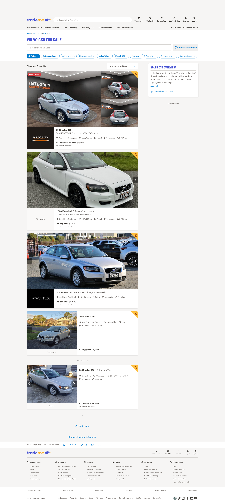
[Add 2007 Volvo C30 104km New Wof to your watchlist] (134, 368)
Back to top (83, 426)
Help (174, 466)
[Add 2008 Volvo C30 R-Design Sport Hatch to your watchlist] (134, 155)
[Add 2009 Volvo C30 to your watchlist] (134, 75)
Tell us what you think (93, 445)
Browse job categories (124, 466)
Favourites (178, 454)
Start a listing (156, 454)
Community (178, 462)
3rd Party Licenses (180, 476)
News (91, 498)
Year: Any (136, 56)
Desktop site (62, 498)
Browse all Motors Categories (82, 436)
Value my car (87, 27)
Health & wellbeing (151, 476)
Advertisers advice (122, 476)
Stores (32, 469)
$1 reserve (34, 476)
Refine (34, 56)
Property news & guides (67, 466)
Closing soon (34, 472)
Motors (90, 462)
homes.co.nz (68, 490)
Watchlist (168, 454)
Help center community (181, 482)
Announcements (179, 469)
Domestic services (151, 469)
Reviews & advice (51, 27)
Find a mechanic (105, 27)
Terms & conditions (126, 498)
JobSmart (119, 472)
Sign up (186, 21)
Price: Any (150, 56)
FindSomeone (193, 490)
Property (62, 462)
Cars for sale (91, 466)
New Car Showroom (125, 27)
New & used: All (86, 56)
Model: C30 (120, 56)
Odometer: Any (167, 56)
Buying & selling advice (95, 472)
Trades (146, 466)
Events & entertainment (153, 472)
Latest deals (34, 466)
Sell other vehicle (190, 27)
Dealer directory (70, 27)
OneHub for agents (65, 476)
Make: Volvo (104, 56)
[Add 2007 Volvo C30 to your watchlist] (134, 315)
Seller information (179, 479)
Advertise (99, 498)
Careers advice (121, 469)
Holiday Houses (160, 490)
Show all (154, 86)
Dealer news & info (94, 476)
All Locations (67, 56)
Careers (83, 498)
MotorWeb (99, 490)
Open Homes (63, 472)
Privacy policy (111, 498)
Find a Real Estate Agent (67, 479)
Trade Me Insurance (34, 490)
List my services (150, 479)
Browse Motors (33, 27)
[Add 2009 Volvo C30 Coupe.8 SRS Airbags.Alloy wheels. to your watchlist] (134, 237)
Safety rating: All (187, 56)
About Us (73, 498)
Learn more (71, 445)
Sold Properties (64, 469)
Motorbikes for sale (94, 469)
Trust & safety (178, 472)
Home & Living (35, 479)
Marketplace (35, 462)
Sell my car (176, 27)
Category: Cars (49, 56)
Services (148, 462)
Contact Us (157, 498)
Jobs (118, 462)
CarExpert (128, 490)
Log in (194, 21)
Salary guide (120, 479)
